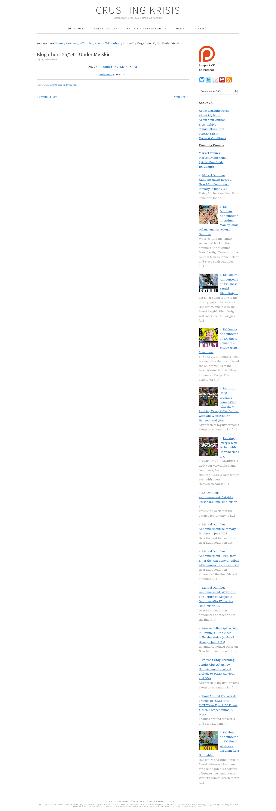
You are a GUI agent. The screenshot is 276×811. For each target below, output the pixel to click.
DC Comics (206, 166)
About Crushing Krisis (214, 110)
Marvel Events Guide (213, 157)
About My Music (210, 115)
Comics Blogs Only (211, 129)
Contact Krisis (208, 133)
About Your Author (212, 120)
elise (60, 85)
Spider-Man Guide (211, 162)
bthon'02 (52, 85)
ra (135, 67)
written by (107, 74)
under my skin (70, 85)
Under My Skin (115, 67)
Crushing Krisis (138, 10)
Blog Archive (207, 124)
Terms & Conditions (212, 138)
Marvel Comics (209, 153)
